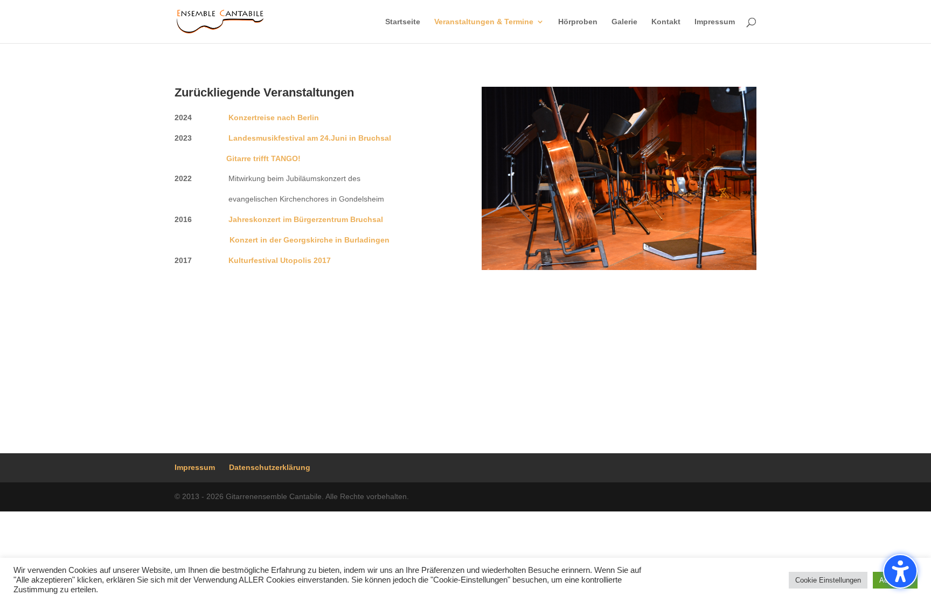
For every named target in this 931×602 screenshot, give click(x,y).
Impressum (714, 22)
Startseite (402, 22)
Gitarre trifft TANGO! (263, 158)
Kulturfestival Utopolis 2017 (279, 260)
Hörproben (577, 22)
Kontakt (665, 22)
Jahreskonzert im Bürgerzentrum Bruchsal (305, 219)
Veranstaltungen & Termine (483, 22)
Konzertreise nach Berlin (273, 117)
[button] (900, 571)
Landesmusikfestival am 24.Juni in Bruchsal (309, 138)
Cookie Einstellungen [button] (828, 580)
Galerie (624, 22)
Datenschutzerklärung (269, 467)
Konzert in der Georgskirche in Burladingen (310, 240)
